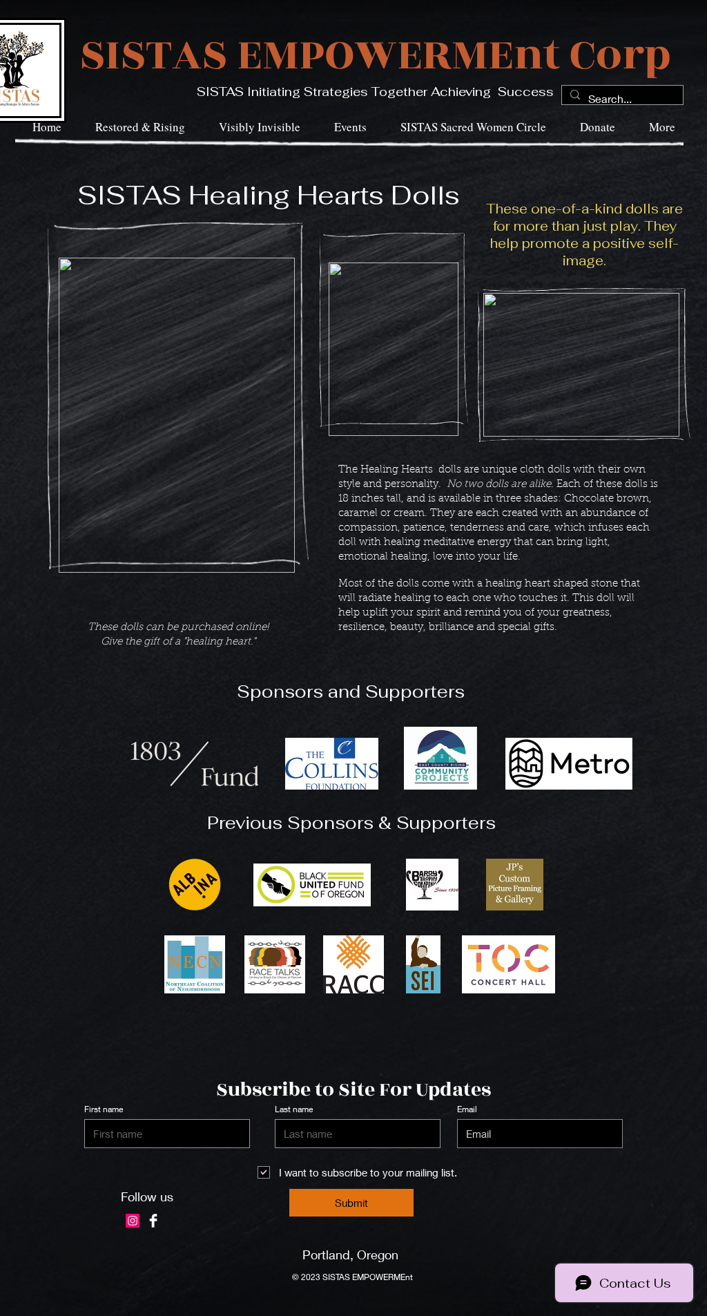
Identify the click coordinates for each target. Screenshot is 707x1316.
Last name (294, 1109)
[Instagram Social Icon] (132, 1221)
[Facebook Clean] (153, 1221)
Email (467, 1109)
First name (103, 1109)
